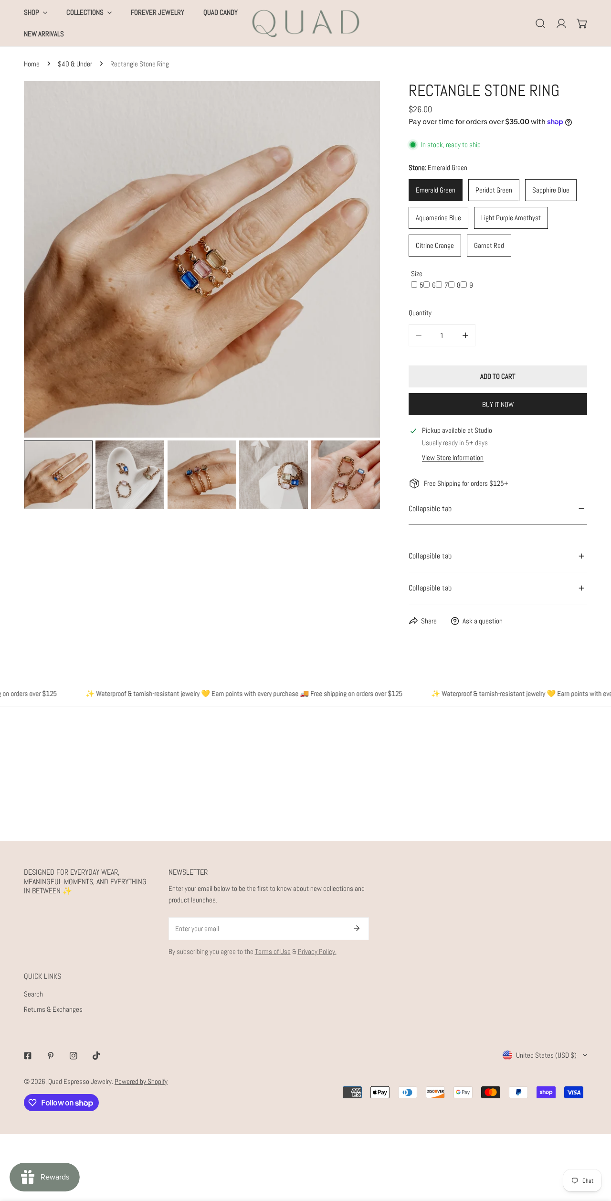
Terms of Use (273, 951)
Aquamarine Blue (438, 217)
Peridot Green (493, 189)
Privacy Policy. (317, 951)
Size (416, 273)
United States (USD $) (546, 1055)
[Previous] (46, 260)
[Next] (357, 260)
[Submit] (356, 928)
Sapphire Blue (550, 189)
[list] (202, 259)
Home (32, 63)
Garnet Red (489, 245)
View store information (453, 457)
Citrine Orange (435, 245)
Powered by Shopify (141, 1081)
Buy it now (498, 404)
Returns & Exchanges (53, 1009)
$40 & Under (75, 63)
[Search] (540, 23)
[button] (582, 23)
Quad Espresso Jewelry (80, 1081)
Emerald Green (435, 189)
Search (33, 993)
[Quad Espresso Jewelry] (305, 23)
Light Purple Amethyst (511, 217)
